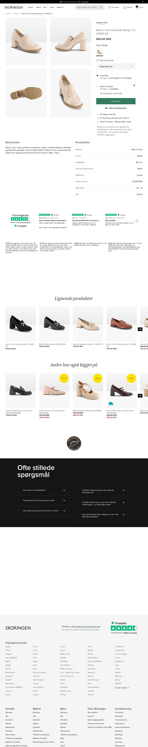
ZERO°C (118, 683)
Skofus (90, 676)
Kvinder (30, 7)
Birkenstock (10, 672)
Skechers (91, 672)
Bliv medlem (93, 712)
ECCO (35, 654)
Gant (35, 665)
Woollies (118, 676)
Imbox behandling (122, 727)
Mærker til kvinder (13, 742)
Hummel (36, 676)
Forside (8, 13)
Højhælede (10, 727)
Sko (7, 716)
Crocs (35, 646)
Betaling (118, 738)
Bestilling (119, 734)
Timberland (119, 650)
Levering (118, 742)
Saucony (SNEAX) (95, 661)
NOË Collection (66, 669)
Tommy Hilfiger (121, 654)
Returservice (120, 745)
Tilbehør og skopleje (14, 738)
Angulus (9, 654)
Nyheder (9, 712)
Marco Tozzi (65, 654)
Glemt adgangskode (96, 720)
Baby (62, 738)
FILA (35, 657)
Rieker (90, 650)
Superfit (91, 691)
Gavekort (118, 731)
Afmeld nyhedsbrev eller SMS (100, 727)
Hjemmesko (10, 734)
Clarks (8, 694)
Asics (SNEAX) (11, 657)
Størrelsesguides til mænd (43, 742)
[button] (23, 262)
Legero (36, 694)
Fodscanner (120, 723)
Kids (62, 742)
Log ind (91, 716)
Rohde (90, 654)
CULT (35, 650)
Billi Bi (8, 669)
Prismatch (119, 716)
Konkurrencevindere (96, 723)
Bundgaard (10, 683)
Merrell (63, 657)
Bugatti (8, 680)
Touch (117, 657)
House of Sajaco (39, 672)
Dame (16, 13)
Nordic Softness (66, 676)
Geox (35, 669)
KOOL (35, 691)
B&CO (8, 661)
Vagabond (119, 661)
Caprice (9, 691)
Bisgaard (9, 676)
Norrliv (63, 680)
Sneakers (9, 720)
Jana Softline (38, 687)
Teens (62, 745)
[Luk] (142, 1)
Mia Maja (64, 661)
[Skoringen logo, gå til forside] (14, 7)
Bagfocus (60, 7)
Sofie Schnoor (93, 680)
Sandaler (9, 731)
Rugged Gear (93, 657)
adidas (8, 646)
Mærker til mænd (40, 738)
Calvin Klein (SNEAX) (14, 687)
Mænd (38, 7)
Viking (117, 669)
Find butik (119, 712)
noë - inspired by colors (69, 672)
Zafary (117, 680)
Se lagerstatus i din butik (111, 93)
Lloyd (62, 646)
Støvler (8, 723)
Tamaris (91, 694)
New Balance (65, 665)
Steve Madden (93, 687)
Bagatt (8, 665)
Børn (45, 7)
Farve (98, 45)
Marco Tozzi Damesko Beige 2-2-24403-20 (37, 13)
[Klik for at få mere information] (134, 85)
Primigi (63, 694)
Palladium (64, 687)
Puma (90, 646)
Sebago (91, 665)
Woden (118, 672)
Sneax (52, 7)
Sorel (90, 683)
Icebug (36, 683)
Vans (117, 665)
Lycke (62, 650)
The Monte (119, 646)
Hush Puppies (38, 680)
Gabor (35, 661)
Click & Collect (121, 720)
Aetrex (8, 650)
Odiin (62, 683)
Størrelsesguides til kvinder (16, 745)
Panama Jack (65, 691)
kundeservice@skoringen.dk (87, 626)
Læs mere (85, 2)
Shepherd (92, 669)
